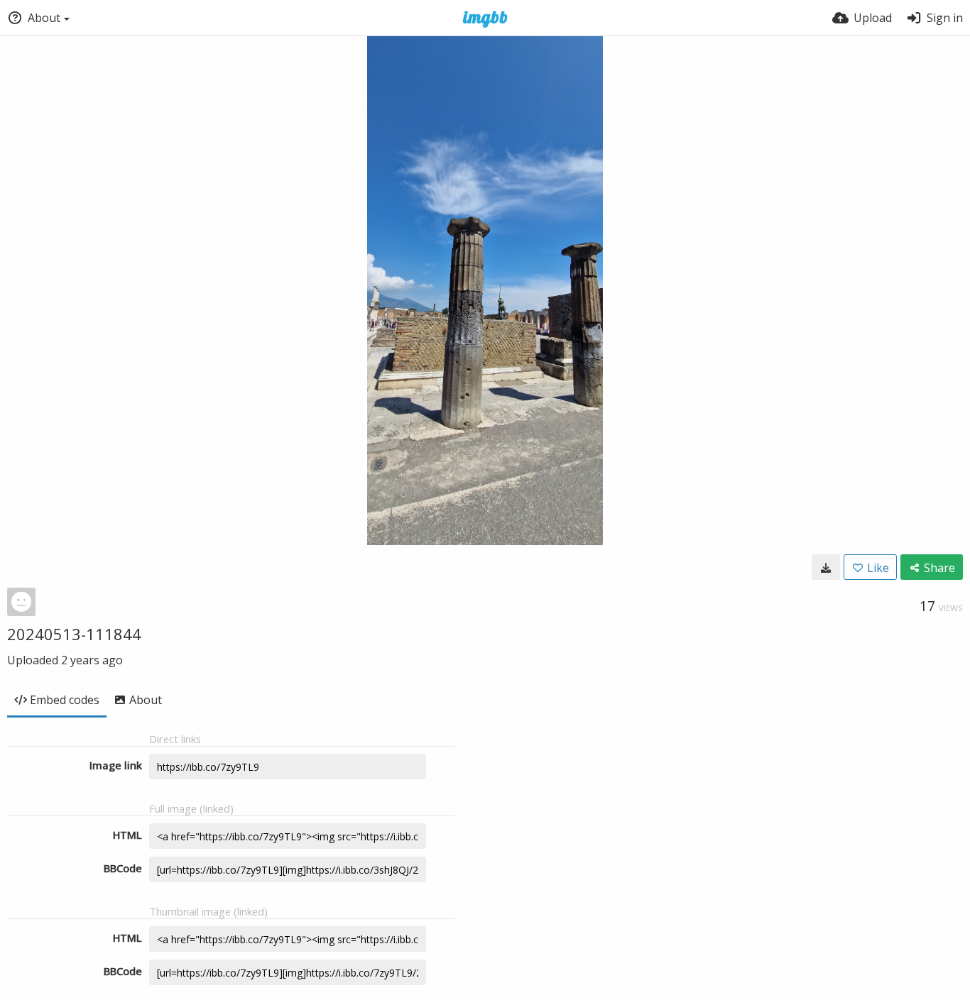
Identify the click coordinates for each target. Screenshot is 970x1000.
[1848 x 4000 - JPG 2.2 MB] (826, 567)
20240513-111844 (74, 633)
